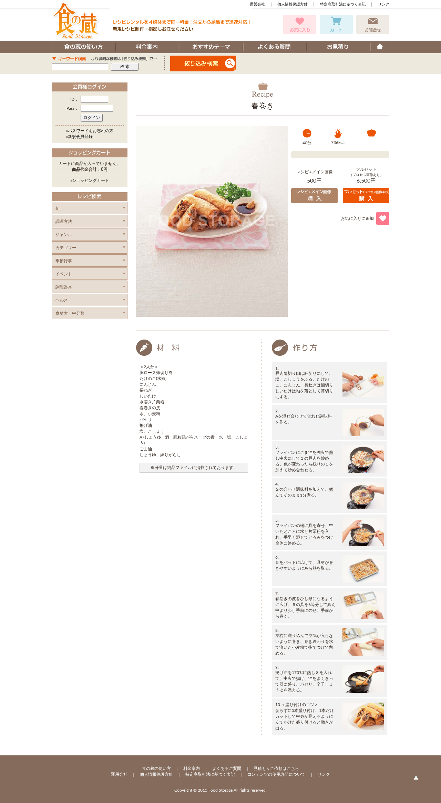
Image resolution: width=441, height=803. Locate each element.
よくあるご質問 (226, 768)
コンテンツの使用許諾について (276, 774)
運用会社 (119, 774)
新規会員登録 (80, 137)
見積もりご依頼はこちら (276, 768)
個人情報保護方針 (292, 4)
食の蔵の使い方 (156, 768)
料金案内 (191, 768)
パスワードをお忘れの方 (90, 131)
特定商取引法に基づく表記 (343, 4)
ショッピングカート (90, 180)
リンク (383, 4)
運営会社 (257, 4)
